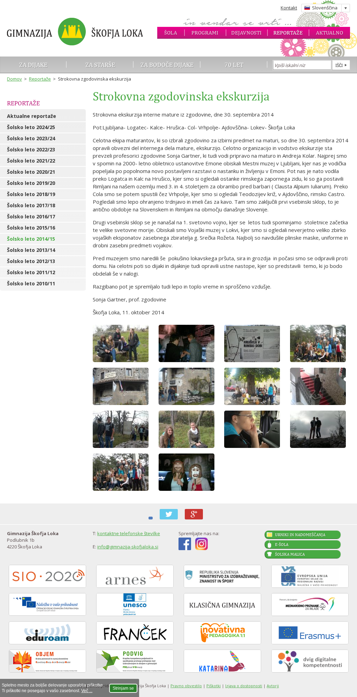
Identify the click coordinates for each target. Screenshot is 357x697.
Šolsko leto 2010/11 (31, 283)
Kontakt (289, 8)
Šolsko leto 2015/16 (31, 227)
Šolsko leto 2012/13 (31, 261)
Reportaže (288, 32)
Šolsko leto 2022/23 (31, 149)
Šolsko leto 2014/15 (31, 238)
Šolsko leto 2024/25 (31, 127)
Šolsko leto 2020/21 (31, 171)
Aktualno (329, 32)
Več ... (86, 690)
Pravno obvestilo (186, 685)
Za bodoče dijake (166, 64)
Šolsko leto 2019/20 (31, 183)
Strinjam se (123, 688)
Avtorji (273, 685)
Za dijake (33, 64)
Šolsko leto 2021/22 (31, 160)
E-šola (281, 544)
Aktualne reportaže (31, 116)
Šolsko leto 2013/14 (31, 250)
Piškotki (213, 685)
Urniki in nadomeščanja (300, 534)
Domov (14, 79)
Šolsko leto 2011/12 (31, 272)
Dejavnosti (246, 32)
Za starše (100, 64)
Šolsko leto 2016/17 (31, 216)
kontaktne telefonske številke (128, 533)
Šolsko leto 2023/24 (31, 138)
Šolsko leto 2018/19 (31, 194)
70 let (234, 64)
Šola (170, 32)
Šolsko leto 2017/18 (31, 205)
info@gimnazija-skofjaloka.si (127, 547)
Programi (204, 32)
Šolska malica (290, 554)
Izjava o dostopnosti (243, 685)
